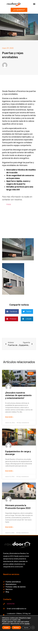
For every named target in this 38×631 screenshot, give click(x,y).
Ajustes (26, 627)
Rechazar (16, 627)
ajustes (27, 624)
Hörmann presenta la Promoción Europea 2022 (18, 506)
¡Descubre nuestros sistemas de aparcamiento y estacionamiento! (18, 395)
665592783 (11, 604)
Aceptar (6, 627)
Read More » (9, 417)
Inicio (8, 204)
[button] (34, 4)
